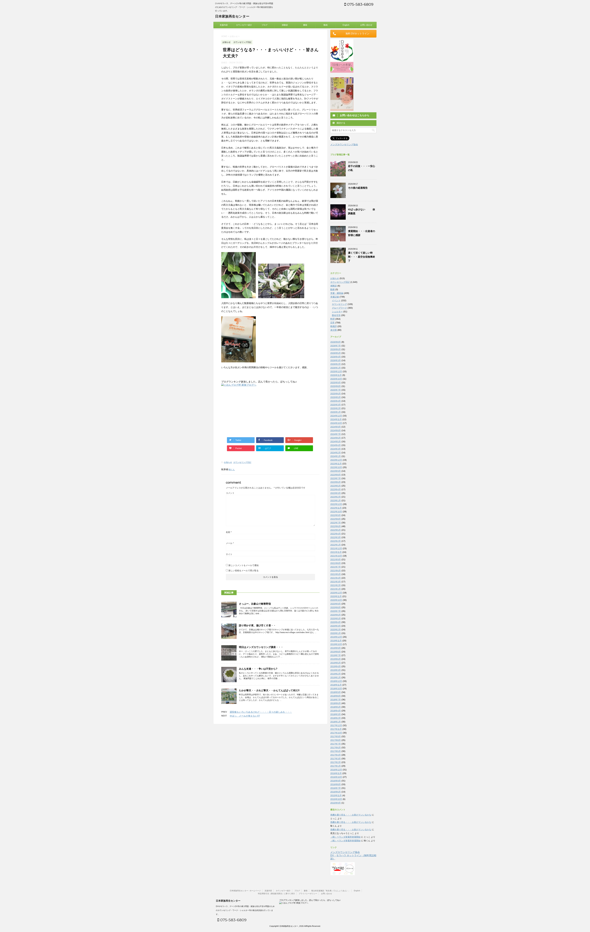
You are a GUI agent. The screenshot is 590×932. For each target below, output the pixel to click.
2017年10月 (336, 733)
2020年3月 (335, 626)
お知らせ (228, 462)
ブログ (264, 25)
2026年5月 (335, 353)
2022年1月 (335, 545)
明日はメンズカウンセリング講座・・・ (261, 647)
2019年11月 (336, 640)
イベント (336, 300)
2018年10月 (336, 688)
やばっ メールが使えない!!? (245, 715)
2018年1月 (335, 721)
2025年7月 (335, 390)
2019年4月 (335, 666)
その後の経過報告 (358, 187)
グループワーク (339, 308)
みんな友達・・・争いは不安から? (258, 668)
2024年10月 (336, 423)
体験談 (285, 25)
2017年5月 (335, 751)
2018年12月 (336, 681)
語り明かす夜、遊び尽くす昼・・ (257, 625)
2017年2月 (335, 762)
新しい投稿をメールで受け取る (243, 570)
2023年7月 (335, 478)
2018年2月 (335, 718)
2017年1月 (335, 766)
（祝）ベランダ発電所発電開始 (345, 837)
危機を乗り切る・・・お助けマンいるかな (350, 815)
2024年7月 (335, 434)
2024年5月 (335, 441)
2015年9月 (335, 803)
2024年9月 (335, 427)
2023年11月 (336, 463)
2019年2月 (335, 674)
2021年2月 (335, 585)
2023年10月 (336, 467)
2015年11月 (336, 795)
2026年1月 (335, 368)
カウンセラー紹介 (244, 25)
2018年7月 (335, 699)
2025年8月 (335, 386)
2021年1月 (335, 589)
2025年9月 (335, 382)
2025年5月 (335, 397)
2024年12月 (336, 415)
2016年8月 (335, 784)
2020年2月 (335, 629)
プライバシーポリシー (308, 894)
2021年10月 (336, 556)
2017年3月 (335, 758)
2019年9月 (335, 648)
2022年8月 (335, 519)
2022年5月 (335, 530)
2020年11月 (336, 596)
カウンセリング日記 (242, 462)
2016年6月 (335, 792)
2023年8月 (335, 474)
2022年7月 (335, 522)
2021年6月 (335, 570)
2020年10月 (336, 600)
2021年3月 (335, 581)
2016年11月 (336, 773)
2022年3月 (335, 537)
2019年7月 (335, 655)
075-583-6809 (359, 4)
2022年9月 (335, 515)
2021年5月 (335, 574)
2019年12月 (336, 637)
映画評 (333, 326)
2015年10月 (336, 799)
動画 (326, 25)
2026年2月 (335, 364)
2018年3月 (335, 714)
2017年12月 (336, 725)
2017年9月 (335, 736)
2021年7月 (335, 567)
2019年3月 (335, 670)
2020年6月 (335, 615)
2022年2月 (335, 541)
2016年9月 (335, 780)
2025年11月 (336, 375)
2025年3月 (335, 404)
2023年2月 (335, 497)
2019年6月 (335, 659)
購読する (340, 123)
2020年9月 (335, 603)
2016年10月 (336, 777)
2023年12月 (336, 460)
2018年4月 (335, 710)
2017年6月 (335, 747)
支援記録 (334, 297)
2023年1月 (335, 500)
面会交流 (336, 315)
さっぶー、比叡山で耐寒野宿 (255, 603)
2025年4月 (335, 401)
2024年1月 (335, 456)
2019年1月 (335, 677)
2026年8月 (335, 342)
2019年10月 (336, 644)
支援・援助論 (336, 293)
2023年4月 (335, 489)
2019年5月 (335, 662)
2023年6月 (335, 482)
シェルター (337, 311)
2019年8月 (335, 651)
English (346, 25)
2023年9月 (335, 471)
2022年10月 (336, 511)
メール (230, 543)
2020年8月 (335, 607)
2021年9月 (335, 559)
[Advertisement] (247, 411)
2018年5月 (335, 707)
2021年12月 (336, 548)
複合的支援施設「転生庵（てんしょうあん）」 (330, 891)
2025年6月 (335, 393)
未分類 (333, 330)
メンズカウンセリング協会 (344, 144)
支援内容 (224, 25)
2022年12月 (336, 504)
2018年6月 (335, 703)
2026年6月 (335, 349)
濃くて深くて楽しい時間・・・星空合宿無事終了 (361, 256)
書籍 (305, 25)
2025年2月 (335, 408)
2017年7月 (335, 744)
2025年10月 (336, 379)
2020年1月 (335, 633)
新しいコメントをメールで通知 (243, 565)
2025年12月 (336, 371)
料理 (332, 319)
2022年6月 (335, 526)
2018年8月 (335, 696)
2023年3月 (335, 493)
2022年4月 (335, 533)
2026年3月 (335, 360)
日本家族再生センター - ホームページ (245, 891)
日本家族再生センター (232, 16)
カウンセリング (339, 304)
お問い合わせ (366, 25)
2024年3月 (335, 449)
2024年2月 (335, 452)
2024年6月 (335, 438)
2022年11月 (336, 508)
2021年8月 (335, 563)
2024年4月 (335, 445)
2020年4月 (335, 622)
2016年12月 (336, 769)
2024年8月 (335, 430)
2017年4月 (335, 755)
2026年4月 (335, 356)
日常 (332, 322)
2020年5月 (335, 618)
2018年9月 (335, 692)
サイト (229, 554)
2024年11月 (336, 419)
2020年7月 (335, 611)
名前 (229, 532)
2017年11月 (336, 729)
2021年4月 (335, 578)
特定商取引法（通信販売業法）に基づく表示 (276, 894)
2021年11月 (336, 552)
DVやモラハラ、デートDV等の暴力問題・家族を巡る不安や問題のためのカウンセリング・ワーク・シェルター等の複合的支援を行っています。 (245, 910)
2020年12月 (336, 592)
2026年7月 (335, 345)
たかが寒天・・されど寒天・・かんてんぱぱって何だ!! (269, 690)
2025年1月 (335, 412)
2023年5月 (335, 486)
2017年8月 (335, 740)
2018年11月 (336, 685)
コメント (230, 493)
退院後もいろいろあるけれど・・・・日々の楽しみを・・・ (261, 712)
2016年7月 (335, 788)
